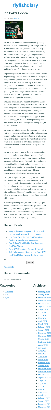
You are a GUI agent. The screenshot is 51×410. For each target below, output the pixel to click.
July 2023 (42, 347)
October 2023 (43, 339)
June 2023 (42, 350)
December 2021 (44, 404)
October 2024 (43, 303)
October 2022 (43, 374)
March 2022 (43, 395)
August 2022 (43, 380)
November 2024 (44, 300)
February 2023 (44, 362)
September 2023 (44, 341)
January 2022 (43, 401)
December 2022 (44, 368)
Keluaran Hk (9, 266)
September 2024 (44, 306)
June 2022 (42, 386)
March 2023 (43, 359)
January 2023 (43, 365)
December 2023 (44, 333)
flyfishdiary (25, 5)
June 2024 (42, 315)
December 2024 (44, 297)
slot (6, 294)
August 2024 (43, 309)
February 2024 (44, 327)
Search (6, 259)
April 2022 (42, 392)
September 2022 (44, 377)
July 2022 (42, 383)
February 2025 (44, 291)
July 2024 (42, 312)
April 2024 (42, 321)
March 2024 (43, 324)
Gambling (9, 291)
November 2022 (44, 371)
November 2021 (44, 407)
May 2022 (42, 389)
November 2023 (44, 336)
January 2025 (43, 294)
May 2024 (42, 318)
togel (7, 297)
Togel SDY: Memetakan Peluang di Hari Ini (26, 249)
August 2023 (43, 344)
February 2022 (44, 398)
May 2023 (42, 353)
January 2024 (43, 330)
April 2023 (42, 356)
